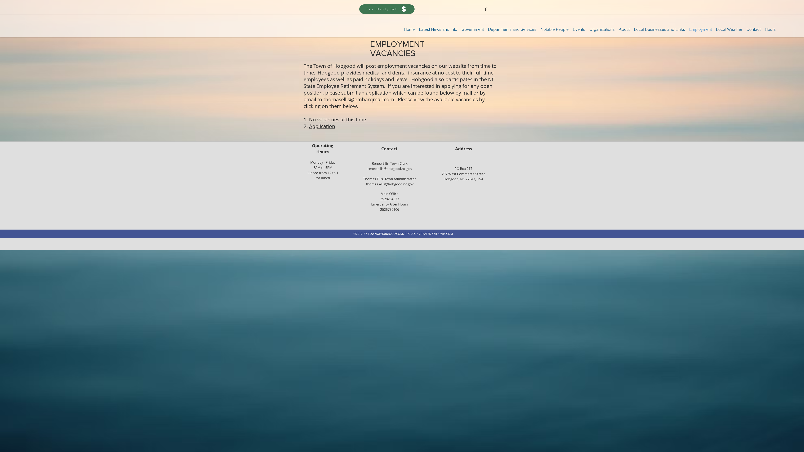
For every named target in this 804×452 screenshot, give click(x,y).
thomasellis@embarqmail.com (358, 99)
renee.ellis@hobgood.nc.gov (389, 168)
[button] (438, 29)
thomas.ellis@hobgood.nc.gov (390, 184)
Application (322, 126)
